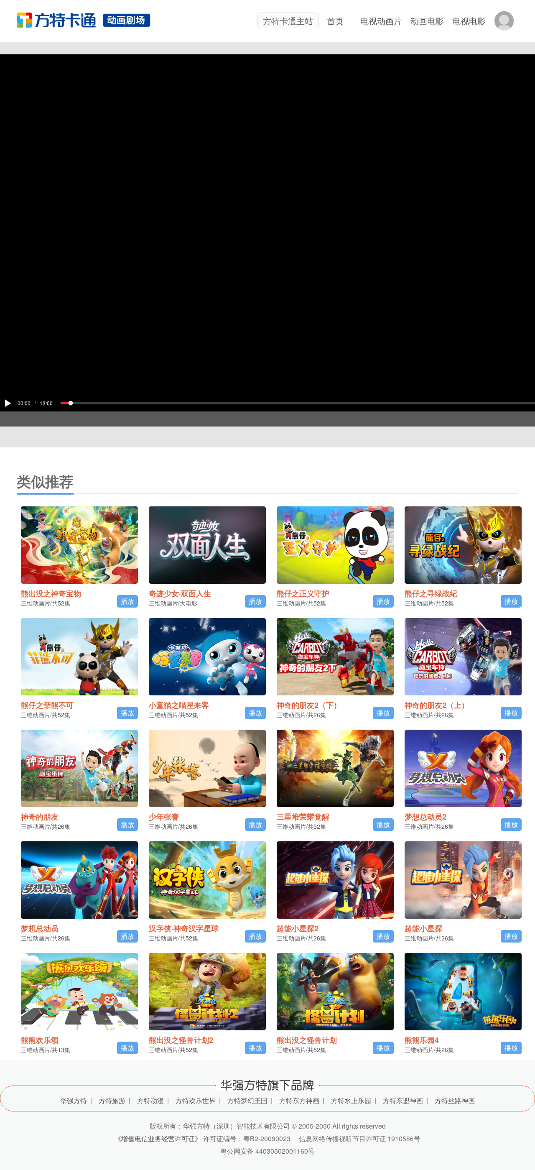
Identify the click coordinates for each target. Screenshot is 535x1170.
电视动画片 (381, 21)
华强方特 (73, 1100)
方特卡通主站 (288, 21)
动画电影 (427, 21)
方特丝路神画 (455, 1100)
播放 (127, 601)
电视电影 (469, 21)
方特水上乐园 (351, 1100)
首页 (335, 21)
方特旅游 (112, 1100)
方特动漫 (150, 1100)
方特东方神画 (299, 1100)
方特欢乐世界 (196, 1100)
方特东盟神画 (403, 1100)
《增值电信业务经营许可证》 (158, 1138)
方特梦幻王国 (247, 1100)
